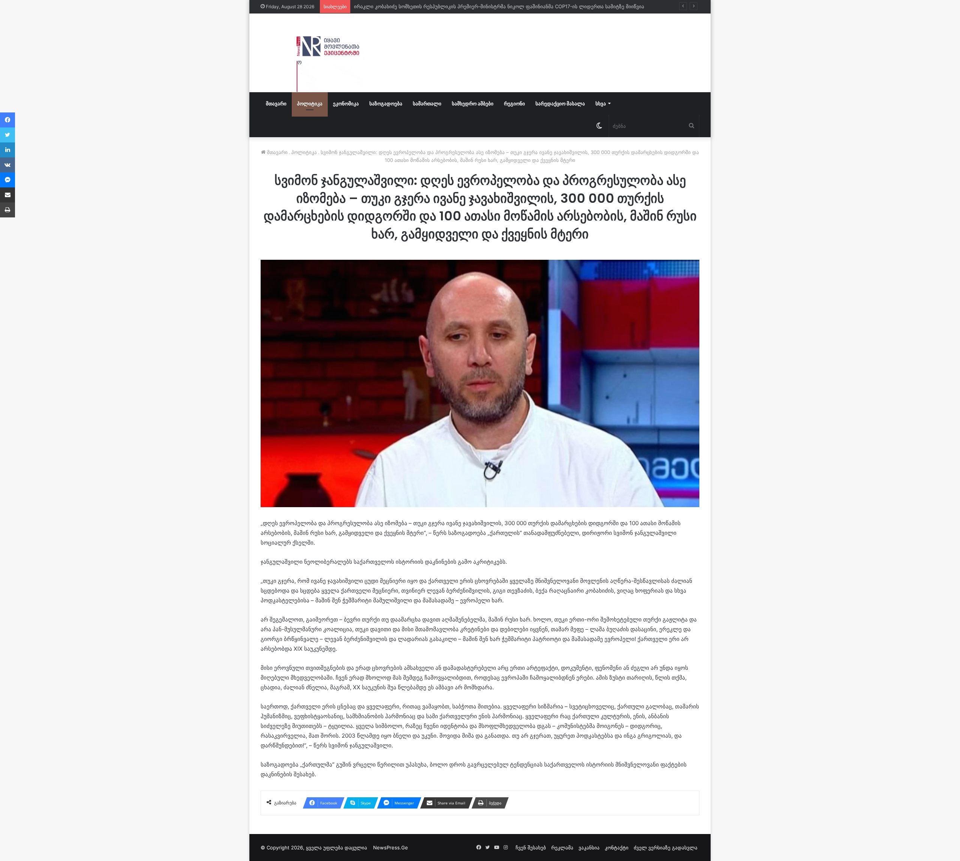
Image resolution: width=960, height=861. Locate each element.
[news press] (330, 53)
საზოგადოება (385, 103)
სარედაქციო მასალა (560, 103)
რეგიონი (514, 103)
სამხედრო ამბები (473, 103)
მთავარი (276, 103)
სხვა (601, 103)
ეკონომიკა (346, 103)
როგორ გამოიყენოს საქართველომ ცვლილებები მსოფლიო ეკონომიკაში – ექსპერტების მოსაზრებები (477, 6)
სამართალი (427, 103)
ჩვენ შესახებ (531, 848)
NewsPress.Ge (390, 848)
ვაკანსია (589, 848)
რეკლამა (562, 848)
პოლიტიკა (309, 103)
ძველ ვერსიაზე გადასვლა (666, 848)
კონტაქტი (616, 848)
